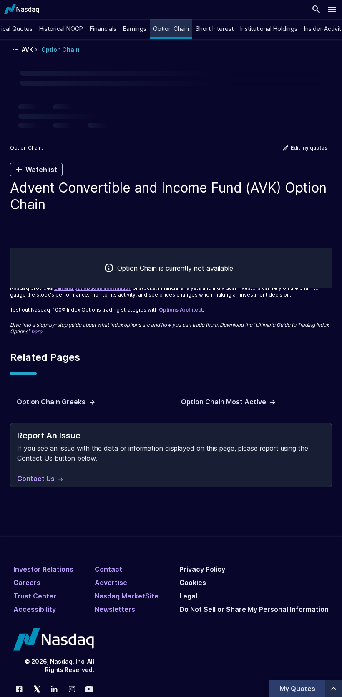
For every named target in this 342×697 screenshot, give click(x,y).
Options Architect (181, 310)
